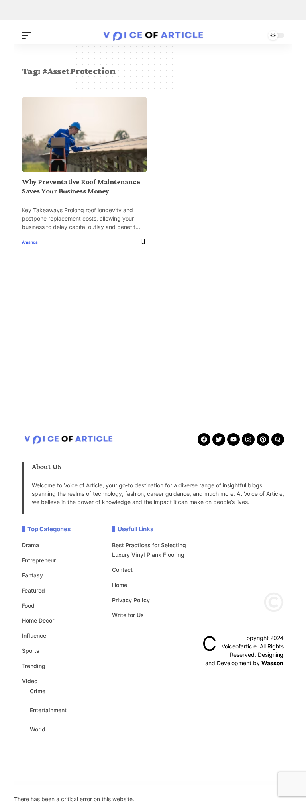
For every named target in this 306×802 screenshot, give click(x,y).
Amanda (30, 242)
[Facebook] (204, 439)
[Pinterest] (263, 439)
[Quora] (277, 439)
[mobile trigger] (28, 35)
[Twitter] (218, 439)
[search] (256, 35)
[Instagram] (248, 439)
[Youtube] (233, 439)
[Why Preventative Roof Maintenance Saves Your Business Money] (84, 134)
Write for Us (128, 614)
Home (119, 584)
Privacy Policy (131, 600)
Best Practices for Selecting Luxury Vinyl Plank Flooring (149, 550)
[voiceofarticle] (152, 35)
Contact (122, 569)
